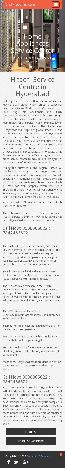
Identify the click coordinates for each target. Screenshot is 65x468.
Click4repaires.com (20, 4)
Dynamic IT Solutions (39, 456)
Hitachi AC (31, 431)
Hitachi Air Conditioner (31, 441)
